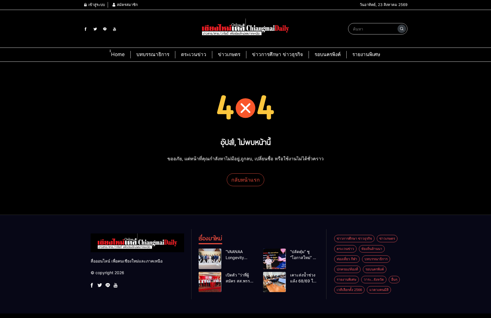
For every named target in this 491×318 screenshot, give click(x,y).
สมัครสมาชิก (127, 4)
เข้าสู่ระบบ (96, 4)
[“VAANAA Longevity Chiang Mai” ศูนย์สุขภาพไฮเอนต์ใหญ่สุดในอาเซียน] (210, 259)
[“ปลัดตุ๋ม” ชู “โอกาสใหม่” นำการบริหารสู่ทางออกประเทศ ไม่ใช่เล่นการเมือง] (274, 259)
